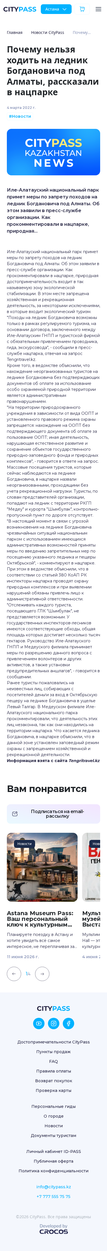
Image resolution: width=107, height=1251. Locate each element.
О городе (54, 1116)
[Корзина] (82, 9)
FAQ (53, 1061)
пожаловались (53, 682)
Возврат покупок (53, 1080)
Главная (15, 32)
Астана (52, 9)
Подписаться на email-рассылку (57, 814)
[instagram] (53, 1023)
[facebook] (68, 1023)
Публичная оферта (53, 1161)
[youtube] (39, 1023)
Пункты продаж (53, 1051)
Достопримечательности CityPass (53, 1042)
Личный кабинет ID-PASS (53, 1151)
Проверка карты (53, 1090)
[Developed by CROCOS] (53, 1229)
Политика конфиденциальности (53, 1170)
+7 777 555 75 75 (53, 1196)
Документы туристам (53, 1135)
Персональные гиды (53, 1106)
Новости (54, 1125)
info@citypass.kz (53, 1186)
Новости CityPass (47, 32)
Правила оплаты (53, 1071)
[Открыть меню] (98, 9)
